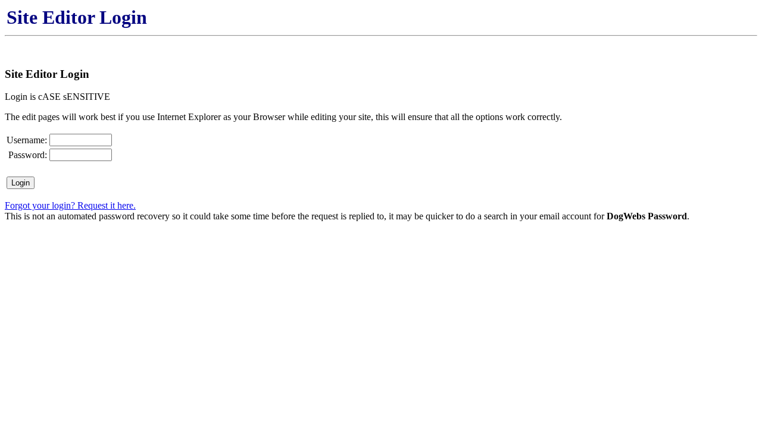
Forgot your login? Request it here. (70, 205)
